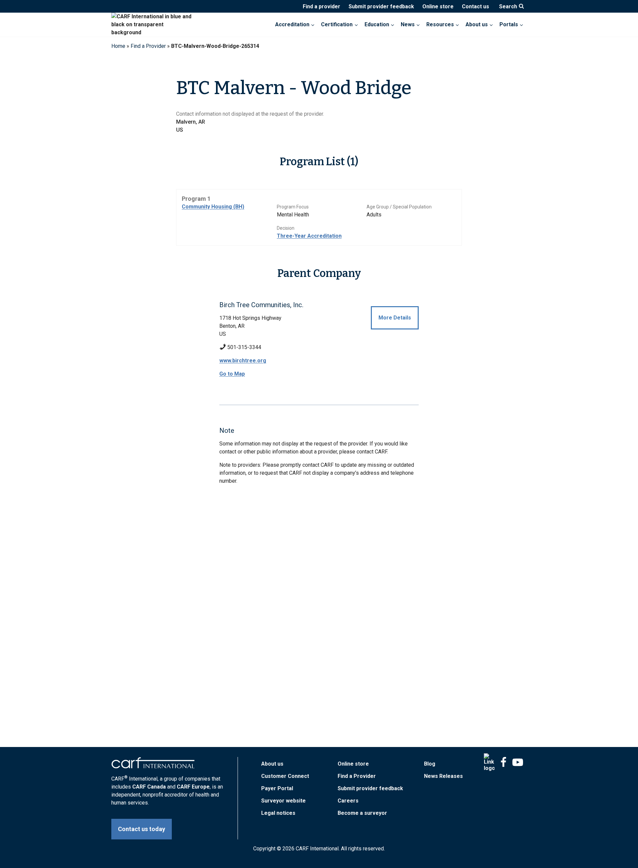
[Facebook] (503, 762)
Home (118, 46)
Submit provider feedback (381, 6)
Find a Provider (148, 46)
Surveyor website (283, 801)
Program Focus (293, 206)
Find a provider (321, 6)
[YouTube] (517, 762)
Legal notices (278, 813)
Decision (285, 228)
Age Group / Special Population (399, 206)
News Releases (443, 776)
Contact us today (141, 828)
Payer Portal (277, 788)
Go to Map (232, 374)
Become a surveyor (362, 813)
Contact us (475, 6)
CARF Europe (193, 787)
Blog (429, 764)
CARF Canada (149, 787)
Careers (348, 801)
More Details (394, 317)
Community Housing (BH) (213, 206)
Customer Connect (285, 776)
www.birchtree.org (242, 360)
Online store (438, 6)
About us (272, 764)
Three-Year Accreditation (309, 236)
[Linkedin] (489, 762)
